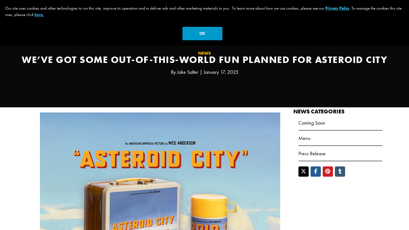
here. (39, 14)
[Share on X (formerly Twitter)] (303, 171)
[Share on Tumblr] (340, 171)
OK (202, 33)
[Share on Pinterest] (327, 171)
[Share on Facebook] (315, 171)
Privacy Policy (337, 8)
